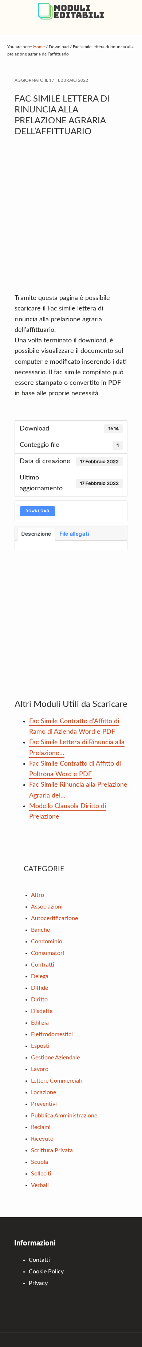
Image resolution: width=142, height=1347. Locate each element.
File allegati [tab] (74, 534)
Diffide (39, 988)
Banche (40, 930)
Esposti (40, 1046)
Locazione (43, 1092)
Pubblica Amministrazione (64, 1116)
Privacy (38, 1283)
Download (37, 511)
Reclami (41, 1127)
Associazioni (47, 907)
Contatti (39, 1260)
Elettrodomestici (52, 1034)
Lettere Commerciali (56, 1081)
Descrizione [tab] (36, 534)
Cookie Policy (46, 1271)
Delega (39, 976)
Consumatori (47, 953)
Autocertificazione (54, 918)
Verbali (40, 1185)
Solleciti (41, 1174)
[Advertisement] (71, 218)
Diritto (39, 999)
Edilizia (40, 1023)
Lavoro (39, 1069)
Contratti (42, 965)
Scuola (39, 1162)
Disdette (41, 1011)
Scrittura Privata (52, 1150)
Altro (37, 895)
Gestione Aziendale (55, 1057)
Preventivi (44, 1104)
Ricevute (42, 1139)
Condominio (46, 941)
